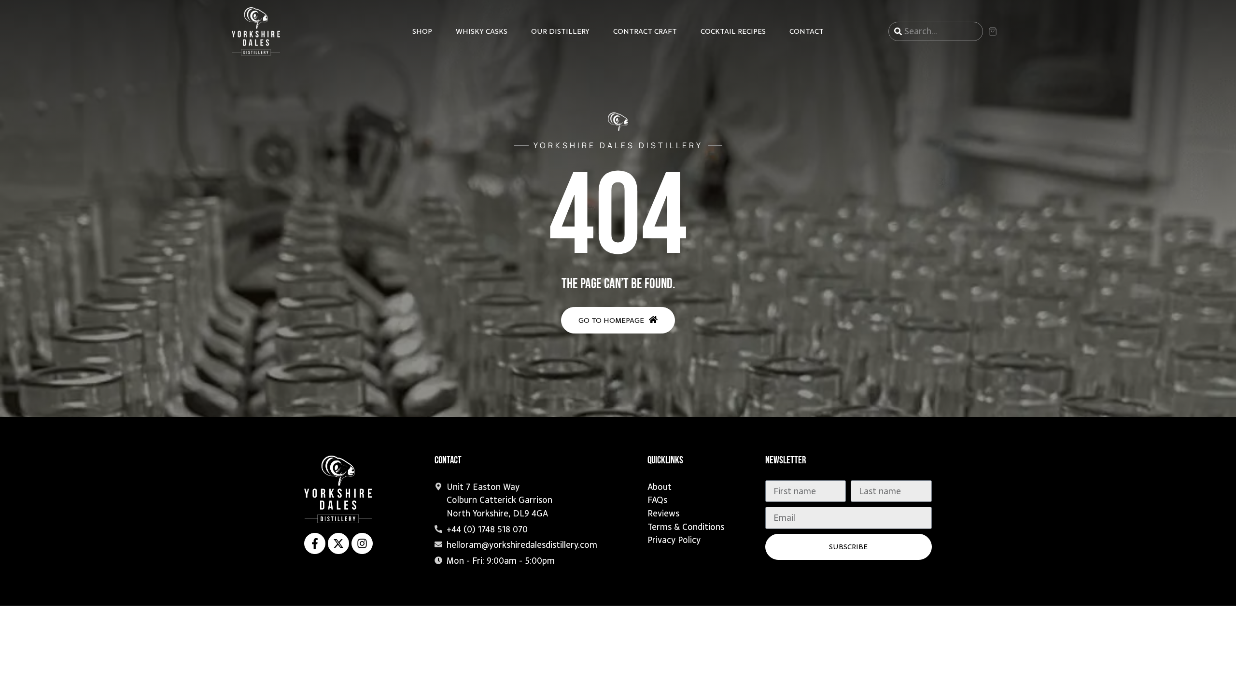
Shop (422, 31)
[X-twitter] (338, 543)
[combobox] (935, 31)
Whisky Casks (481, 31)
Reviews (663, 513)
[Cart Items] (996, 31)
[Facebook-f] (314, 543)
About (659, 487)
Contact (806, 31)
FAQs (657, 500)
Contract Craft (645, 31)
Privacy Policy (674, 540)
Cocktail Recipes (733, 31)
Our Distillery (560, 31)
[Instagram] (362, 543)
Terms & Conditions (685, 527)
